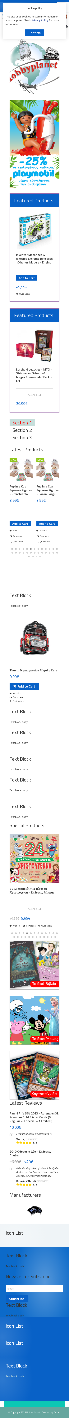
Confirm (35, 32)
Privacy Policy (39, 20)
